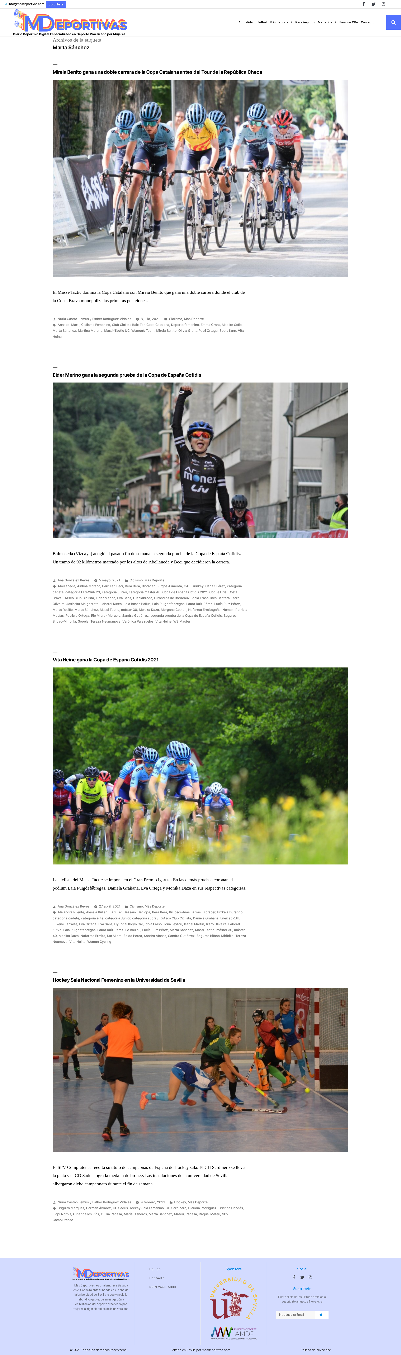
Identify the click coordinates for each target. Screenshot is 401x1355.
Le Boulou (132, 930)
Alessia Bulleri (97, 912)
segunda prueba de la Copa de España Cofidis (186, 616)
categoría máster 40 (144, 592)
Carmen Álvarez (98, 1208)
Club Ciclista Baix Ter (128, 325)
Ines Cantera (220, 598)
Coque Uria (218, 592)
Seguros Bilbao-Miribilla (215, 936)
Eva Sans (124, 598)
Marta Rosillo (63, 610)
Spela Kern (228, 331)
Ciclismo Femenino (95, 325)
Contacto (367, 22)
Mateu (179, 1214)
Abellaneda (66, 586)
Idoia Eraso (200, 598)
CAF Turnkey (193, 586)
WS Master (181, 621)
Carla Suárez (215, 586)
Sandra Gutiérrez (135, 616)
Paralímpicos (305, 22)
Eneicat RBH (229, 918)
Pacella (191, 1214)
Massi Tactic (109, 610)
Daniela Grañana (205, 918)
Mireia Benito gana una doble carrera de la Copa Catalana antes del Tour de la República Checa (157, 72)
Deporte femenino (185, 325)
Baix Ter (108, 586)
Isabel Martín (194, 924)
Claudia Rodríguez (202, 1208)
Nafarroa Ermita (93, 936)
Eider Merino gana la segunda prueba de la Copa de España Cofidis (127, 375)
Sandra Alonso (155, 936)
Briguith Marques (71, 1208)
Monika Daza (149, 610)
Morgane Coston (173, 610)
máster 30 (129, 610)
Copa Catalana (157, 325)
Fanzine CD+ (348, 22)
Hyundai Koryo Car (128, 924)
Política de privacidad (316, 1350)
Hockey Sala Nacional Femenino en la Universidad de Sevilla (119, 980)
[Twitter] (374, 4)
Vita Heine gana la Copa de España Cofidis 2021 (106, 660)
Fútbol (262, 22)
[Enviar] (320, 1315)
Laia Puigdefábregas (168, 604)
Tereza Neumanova (105, 621)
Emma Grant (210, 325)
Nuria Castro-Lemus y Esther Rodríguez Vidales (94, 319)
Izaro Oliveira (216, 924)
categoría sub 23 (145, 918)
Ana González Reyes (73, 580)
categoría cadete (66, 918)
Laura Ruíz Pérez (110, 930)
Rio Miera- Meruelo (105, 616)
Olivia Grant (187, 331)
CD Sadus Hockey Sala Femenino (138, 1208)
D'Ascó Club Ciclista (175, 918)
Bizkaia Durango (229, 912)
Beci (119, 586)
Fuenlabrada (142, 598)
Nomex (227, 610)
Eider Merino (105, 598)
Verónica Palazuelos (138, 621)
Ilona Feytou (173, 924)
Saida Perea (132, 936)
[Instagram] (384, 4)
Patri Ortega (208, 331)
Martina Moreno (90, 331)
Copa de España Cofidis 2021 (184, 592)
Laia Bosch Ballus (137, 604)
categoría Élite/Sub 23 (82, 592)
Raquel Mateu (209, 1214)
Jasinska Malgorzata (82, 604)
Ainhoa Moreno (88, 586)
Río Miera (114, 936)
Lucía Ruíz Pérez (155, 930)
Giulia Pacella (111, 1214)
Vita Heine (163, 621)
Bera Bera (132, 586)
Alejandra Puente (71, 912)
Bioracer (148, 586)
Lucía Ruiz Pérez (227, 604)
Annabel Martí (68, 325)
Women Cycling (99, 942)
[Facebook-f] (363, 4)
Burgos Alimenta (169, 586)
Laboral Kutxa (111, 604)
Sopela (83, 621)
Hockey (180, 1202)
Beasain (130, 912)
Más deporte (279, 22)
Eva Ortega (87, 924)
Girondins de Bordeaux (172, 598)
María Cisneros (135, 1214)
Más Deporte (194, 319)
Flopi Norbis (62, 1214)
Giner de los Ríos (86, 1214)
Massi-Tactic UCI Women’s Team (129, 331)
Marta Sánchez (64, 331)
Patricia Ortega (77, 616)
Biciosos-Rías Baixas (185, 912)
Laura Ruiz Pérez (199, 604)
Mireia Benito (166, 331)
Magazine (325, 22)
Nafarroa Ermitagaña (204, 610)
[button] (56, 4)
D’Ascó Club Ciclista (78, 598)
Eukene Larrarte (65, 924)
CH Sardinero (176, 1208)
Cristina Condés (230, 1208)
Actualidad (247, 22)
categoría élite (92, 918)
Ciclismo (175, 319)
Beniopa (144, 912)
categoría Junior (114, 592)
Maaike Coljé (232, 325)
